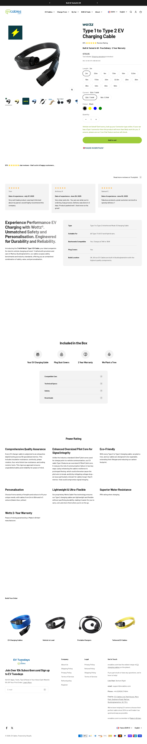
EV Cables (48, 12)
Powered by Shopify (25, 736)
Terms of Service (67, 677)
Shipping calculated (98, 57)
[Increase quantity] (96, 119)
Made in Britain (135, 718)
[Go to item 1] (8, 101)
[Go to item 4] (34, 101)
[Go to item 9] (77, 101)
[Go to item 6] (51, 101)
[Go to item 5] (43, 101)
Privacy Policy (66, 673)
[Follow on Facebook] (6, 728)
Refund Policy (89, 668)
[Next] (97, 3)
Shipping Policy (67, 668)
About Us (64, 665)
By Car (74, 12)
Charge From (62, 12)
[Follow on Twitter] (12, 728)
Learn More (27, 682)
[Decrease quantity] (86, 119)
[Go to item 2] (17, 101)
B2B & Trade (86, 12)
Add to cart (112, 140)
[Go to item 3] (25, 101)
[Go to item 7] (60, 101)
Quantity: (86, 114)
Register (64, 685)
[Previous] (49, 3)
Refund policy (66, 681)
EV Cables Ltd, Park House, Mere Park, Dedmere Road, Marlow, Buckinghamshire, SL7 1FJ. (123, 699)
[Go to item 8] (68, 101)
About (97, 12)
